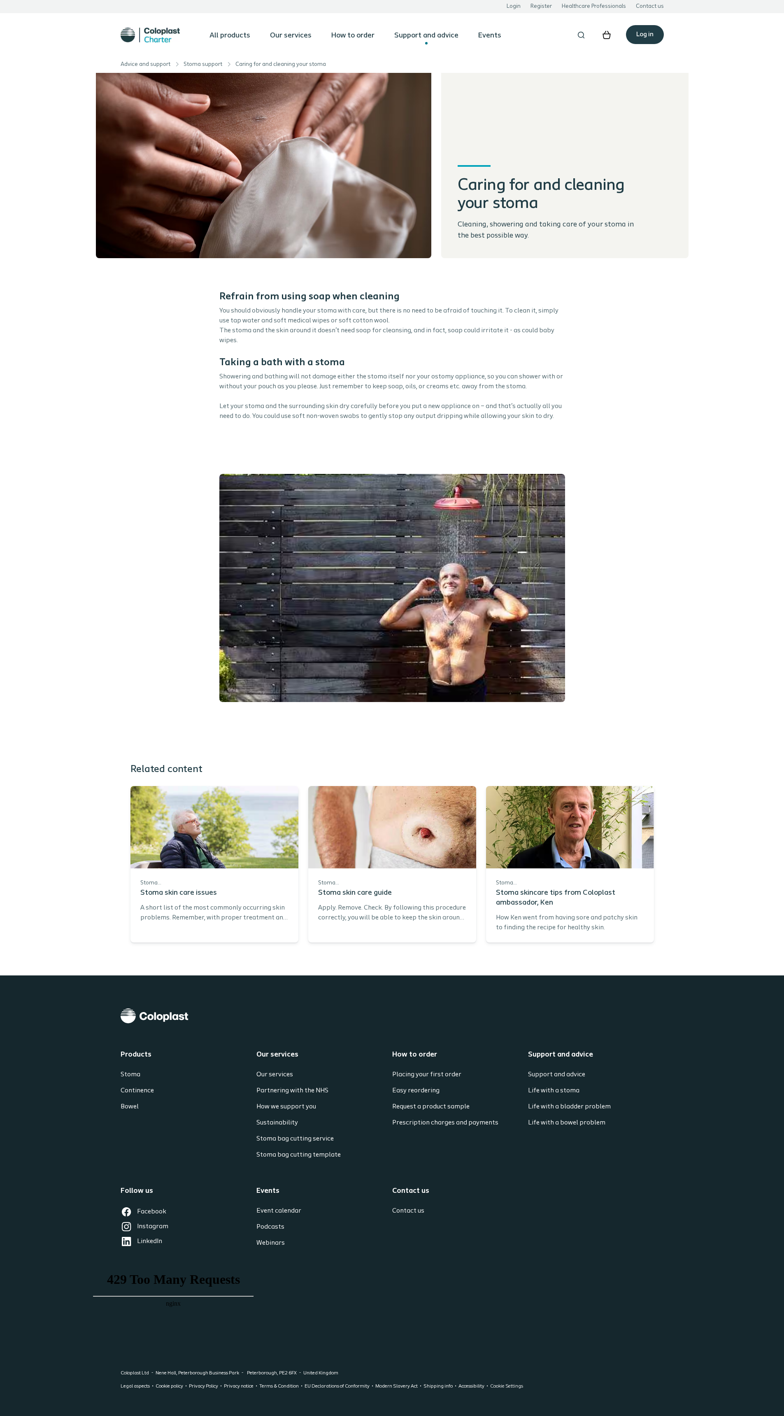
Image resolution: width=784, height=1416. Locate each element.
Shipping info (438, 1386)
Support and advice (426, 36)
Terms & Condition (279, 1386)
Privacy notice (239, 1386)
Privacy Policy (203, 1386)
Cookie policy (169, 1386)
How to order (353, 36)
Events (489, 36)
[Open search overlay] (581, 35)
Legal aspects (135, 1386)
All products (229, 36)
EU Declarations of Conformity (337, 1386)
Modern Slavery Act (396, 1386)
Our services (291, 36)
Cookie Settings (506, 1386)
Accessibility (471, 1386)
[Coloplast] (392, 1016)
